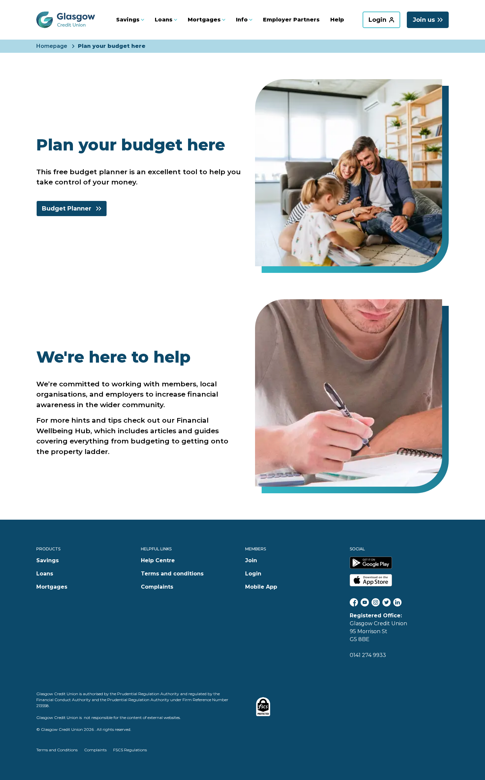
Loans (44, 573)
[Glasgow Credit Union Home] (65, 20)
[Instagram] (376, 602)
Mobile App (261, 587)
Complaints (157, 587)
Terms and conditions (172, 573)
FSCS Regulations (130, 749)
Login (253, 573)
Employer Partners (291, 19)
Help (337, 19)
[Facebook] (354, 602)
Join (251, 560)
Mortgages (51, 587)
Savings (47, 560)
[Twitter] (386, 602)
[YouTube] (365, 602)
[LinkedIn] (397, 602)
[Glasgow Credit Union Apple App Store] (399, 580)
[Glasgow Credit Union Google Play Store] (399, 563)
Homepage (51, 46)
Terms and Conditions (57, 749)
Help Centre (158, 560)
